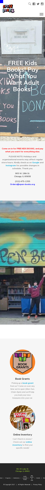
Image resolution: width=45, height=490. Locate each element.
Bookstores (17, 478)
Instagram (11, 165)
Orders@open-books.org (22, 184)
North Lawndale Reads (24, 478)
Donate (38, 478)
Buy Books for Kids (32, 478)
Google (35, 162)
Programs (8, 478)
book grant (28, 383)
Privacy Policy (37, 484)
